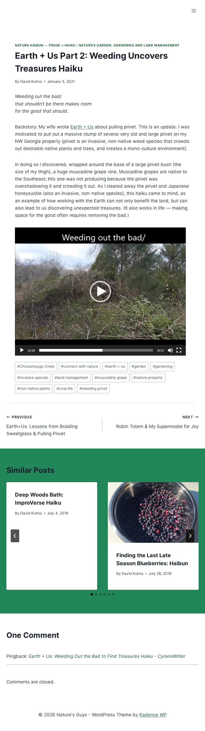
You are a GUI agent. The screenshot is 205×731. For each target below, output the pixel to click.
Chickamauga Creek (35, 366)
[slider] (96, 350)
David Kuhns (31, 81)
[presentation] (153, 512)
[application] (100, 291)
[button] (100, 291)
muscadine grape (111, 377)
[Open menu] (194, 10)
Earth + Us (81, 126)
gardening (162, 366)
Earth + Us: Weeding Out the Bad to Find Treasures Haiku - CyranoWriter (107, 656)
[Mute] (170, 350)
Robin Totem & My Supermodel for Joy (157, 422)
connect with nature (79, 366)
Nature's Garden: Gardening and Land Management (129, 45)
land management (71, 377)
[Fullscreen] (179, 350)
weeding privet (93, 388)
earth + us (115, 366)
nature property (148, 377)
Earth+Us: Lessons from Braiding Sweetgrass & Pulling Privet (41, 425)
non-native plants (33, 388)
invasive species (32, 377)
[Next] (190, 535)
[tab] (91, 594)
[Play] (22, 350)
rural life (65, 388)
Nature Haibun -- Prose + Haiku (45, 45)
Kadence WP (153, 714)
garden (139, 366)
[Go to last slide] (15, 535)
